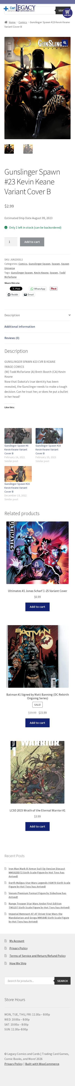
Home (12, 22)
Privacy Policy (18, 948)
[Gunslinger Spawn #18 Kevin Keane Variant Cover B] (49, 436)
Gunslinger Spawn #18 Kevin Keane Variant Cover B (48, 449)
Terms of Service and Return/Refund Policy (37, 956)
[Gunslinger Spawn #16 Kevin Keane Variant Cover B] (18, 474)
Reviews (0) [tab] (11, 338)
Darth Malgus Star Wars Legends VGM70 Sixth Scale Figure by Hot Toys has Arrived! (39, 884)
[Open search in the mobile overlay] (37, 981)
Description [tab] (12, 315)
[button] (65, 43)
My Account (16, 941)
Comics (22, 22)
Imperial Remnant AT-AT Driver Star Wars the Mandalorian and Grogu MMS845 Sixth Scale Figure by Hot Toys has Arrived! (39, 917)
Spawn (56, 263)
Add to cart (32, 242)
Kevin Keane (41, 272)
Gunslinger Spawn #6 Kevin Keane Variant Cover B (16, 449)
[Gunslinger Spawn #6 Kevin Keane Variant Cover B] (18, 436)
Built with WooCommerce (42, 1064)
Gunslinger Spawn (39, 263)
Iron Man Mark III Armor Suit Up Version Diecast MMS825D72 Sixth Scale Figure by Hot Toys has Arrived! (37, 872)
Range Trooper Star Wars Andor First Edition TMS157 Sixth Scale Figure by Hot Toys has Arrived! (39, 905)
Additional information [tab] (19, 326)
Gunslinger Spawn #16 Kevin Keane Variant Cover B (17, 487)
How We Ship (17, 963)
